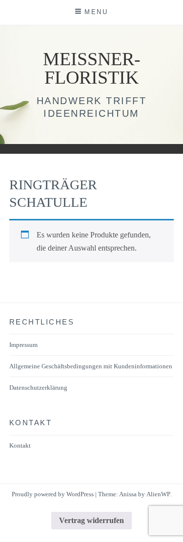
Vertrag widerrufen (91, 520)
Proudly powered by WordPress (53, 494)
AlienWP (158, 494)
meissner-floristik (92, 68)
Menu (96, 12)
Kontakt (20, 445)
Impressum (23, 344)
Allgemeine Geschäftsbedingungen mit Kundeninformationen (90, 366)
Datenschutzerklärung (38, 387)
